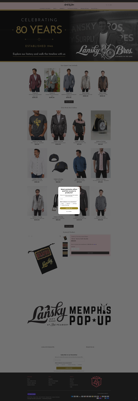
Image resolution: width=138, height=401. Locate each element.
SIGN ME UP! (69, 208)
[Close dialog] (78, 188)
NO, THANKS (69, 211)
